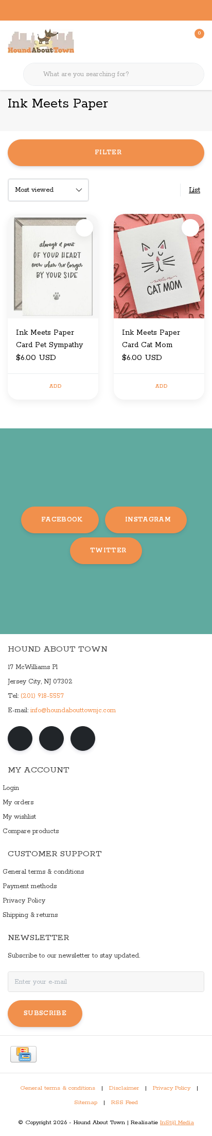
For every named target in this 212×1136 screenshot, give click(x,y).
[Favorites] (175, 41)
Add (55, 386)
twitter (108, 550)
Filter (108, 152)
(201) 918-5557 (42, 696)
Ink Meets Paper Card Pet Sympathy (49, 339)
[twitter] (82, 738)
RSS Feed (124, 1102)
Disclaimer (124, 1088)
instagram (148, 520)
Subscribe (45, 1013)
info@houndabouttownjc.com (73, 710)
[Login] (155, 41)
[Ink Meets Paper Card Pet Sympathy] (53, 266)
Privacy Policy (171, 1088)
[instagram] (51, 738)
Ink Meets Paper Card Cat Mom (151, 339)
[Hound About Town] (41, 41)
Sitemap (85, 1102)
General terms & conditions (57, 1088)
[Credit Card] (23, 1054)
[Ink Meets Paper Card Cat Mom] (159, 266)
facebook (62, 520)
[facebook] (20, 738)
